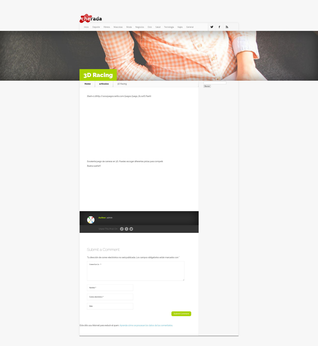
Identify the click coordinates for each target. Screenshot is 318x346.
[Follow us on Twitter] (212, 27)
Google (122, 229)
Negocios (139, 27)
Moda (129, 27)
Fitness (107, 27)
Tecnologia (169, 27)
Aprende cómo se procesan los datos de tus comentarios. (146, 325)
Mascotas (118, 27)
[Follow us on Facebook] (219, 27)
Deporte (96, 27)
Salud (158, 27)
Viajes (180, 27)
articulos (104, 84)
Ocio (150, 27)
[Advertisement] (139, 186)
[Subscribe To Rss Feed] (227, 27)
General (189, 27)
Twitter (131, 229)
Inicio (86, 27)
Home (88, 84)
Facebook (126, 229)
